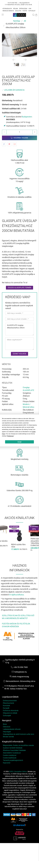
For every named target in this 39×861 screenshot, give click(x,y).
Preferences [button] (10, 436)
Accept (19, 442)
